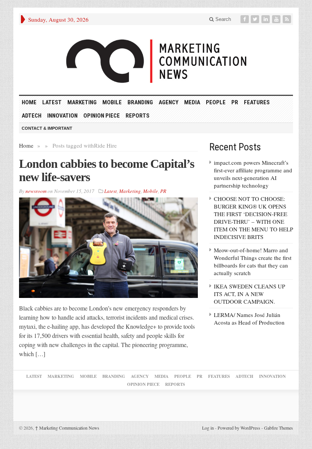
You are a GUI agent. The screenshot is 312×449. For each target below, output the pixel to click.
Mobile (112, 102)
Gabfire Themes (278, 428)
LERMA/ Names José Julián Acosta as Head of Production (249, 318)
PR (234, 102)
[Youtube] (277, 19)
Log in (208, 428)
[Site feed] (287, 19)
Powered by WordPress (239, 428)
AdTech (31, 115)
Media (192, 102)
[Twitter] (255, 19)
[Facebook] (245, 19)
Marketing (82, 102)
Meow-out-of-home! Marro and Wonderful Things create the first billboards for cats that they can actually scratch (252, 261)
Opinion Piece (101, 115)
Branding (140, 102)
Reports (138, 115)
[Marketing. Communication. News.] (156, 60)
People (216, 102)
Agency (168, 102)
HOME (29, 102)
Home (26, 145)
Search (222, 19)
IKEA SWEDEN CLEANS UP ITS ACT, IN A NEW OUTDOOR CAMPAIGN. (249, 293)
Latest (52, 102)
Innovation (62, 115)
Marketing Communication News (67, 428)
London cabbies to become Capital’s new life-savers (106, 170)
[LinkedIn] (266, 19)
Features (257, 102)
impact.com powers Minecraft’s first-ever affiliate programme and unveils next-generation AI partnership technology (253, 174)
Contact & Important (47, 128)
